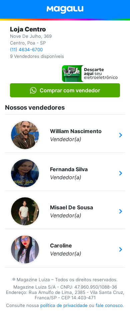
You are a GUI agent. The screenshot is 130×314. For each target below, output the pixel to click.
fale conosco (109, 305)
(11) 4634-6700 (26, 49)
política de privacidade (64, 305)
